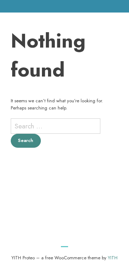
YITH (113, 257)
